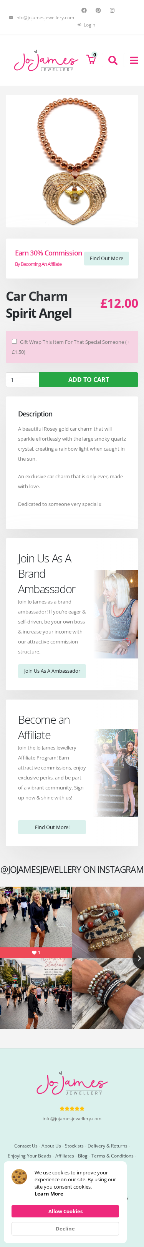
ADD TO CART (88, 379)
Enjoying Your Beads (29, 1155)
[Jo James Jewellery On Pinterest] (99, 10)
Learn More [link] (49, 1193)
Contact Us (26, 1146)
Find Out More (106, 258)
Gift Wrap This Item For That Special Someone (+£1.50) (70, 346)
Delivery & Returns (107, 1146)
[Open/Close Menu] (131, 60)
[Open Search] (110, 60)
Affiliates (64, 1155)
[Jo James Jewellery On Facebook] (85, 10)
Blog (83, 1155)
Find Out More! (52, 827)
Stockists (74, 1146)
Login (89, 25)
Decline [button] (65, 1228)
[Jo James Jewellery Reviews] (72, 1108)
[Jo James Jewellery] (46, 59)
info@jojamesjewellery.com (72, 1118)
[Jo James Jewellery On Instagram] (113, 10)
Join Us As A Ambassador (52, 670)
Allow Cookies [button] (65, 1211)
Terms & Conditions (112, 1155)
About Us (51, 1146)
